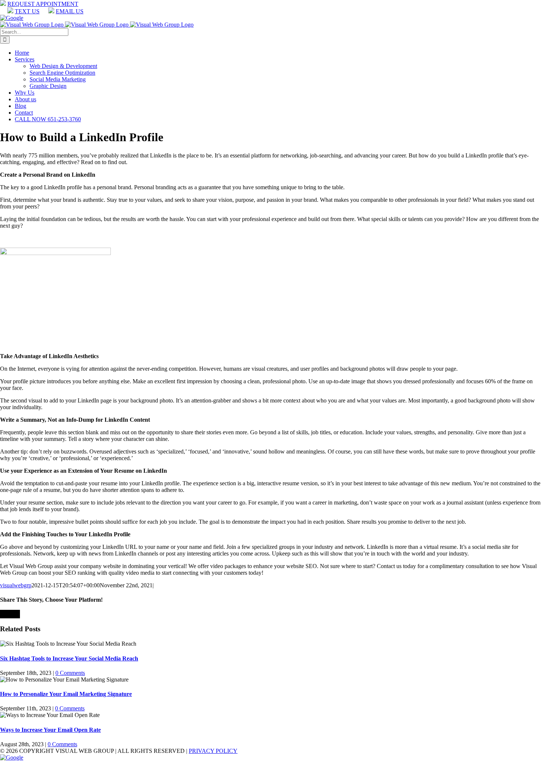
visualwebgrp (15, 585)
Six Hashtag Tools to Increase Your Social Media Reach (69, 658)
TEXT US (27, 11)
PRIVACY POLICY (213, 751)
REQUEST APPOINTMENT (42, 4)
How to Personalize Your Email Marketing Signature (66, 694)
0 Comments (70, 673)
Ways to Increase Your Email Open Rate (50, 730)
